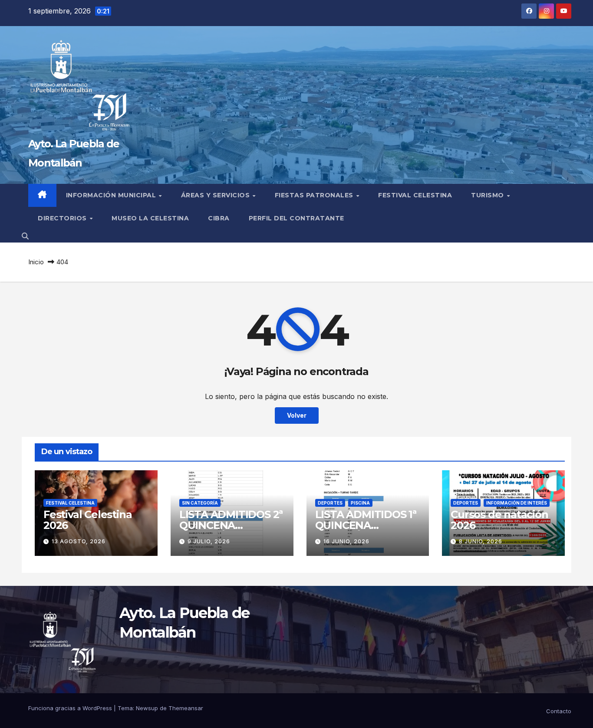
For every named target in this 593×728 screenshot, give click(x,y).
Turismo (488, 195)
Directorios (63, 218)
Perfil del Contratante (296, 218)
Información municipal (112, 195)
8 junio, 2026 (480, 541)
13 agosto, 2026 (78, 541)
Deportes (330, 502)
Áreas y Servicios (216, 195)
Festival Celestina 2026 (87, 520)
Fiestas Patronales (315, 195)
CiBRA (219, 218)
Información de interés (516, 502)
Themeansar (185, 708)
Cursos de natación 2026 (499, 520)
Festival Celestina (415, 195)
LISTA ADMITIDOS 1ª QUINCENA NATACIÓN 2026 (365, 525)
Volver (296, 415)
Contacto (558, 711)
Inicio (36, 262)
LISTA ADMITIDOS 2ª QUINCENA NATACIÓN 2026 (231, 525)
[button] (25, 236)
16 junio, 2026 (346, 541)
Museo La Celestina (150, 218)
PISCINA (360, 502)
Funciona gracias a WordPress (71, 708)
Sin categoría (200, 502)
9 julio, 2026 (209, 541)
